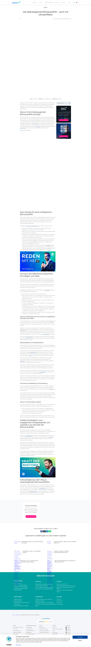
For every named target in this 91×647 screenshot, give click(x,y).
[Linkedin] (47, 531)
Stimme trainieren (33, 491)
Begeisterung (33, 352)
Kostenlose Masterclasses (17, 632)
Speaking (17, 614)
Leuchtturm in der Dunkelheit (44, 630)
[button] (34, 2)
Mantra (36, 605)
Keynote (45, 7)
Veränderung (23, 329)
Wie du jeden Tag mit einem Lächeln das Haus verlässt (45, 604)
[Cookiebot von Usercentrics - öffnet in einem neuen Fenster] (9, 645)
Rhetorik (51, 437)
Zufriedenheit (23, 128)
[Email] (44, 531)
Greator (14, 614)
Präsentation (47, 290)
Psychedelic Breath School (30, 630)
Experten (51, 389)
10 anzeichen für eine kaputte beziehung (21, 602)
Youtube (68, 627)
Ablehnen (80, 640)
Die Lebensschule (29, 627)
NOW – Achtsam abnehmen (30, 634)
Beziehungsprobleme (18, 600)
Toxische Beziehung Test (17, 630)
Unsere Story (55, 627)
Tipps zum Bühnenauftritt (32, 225)
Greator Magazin (15, 634)
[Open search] (75, 2)
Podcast (68, 632)
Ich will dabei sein (63, 120)
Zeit (35, 240)
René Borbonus (29, 435)
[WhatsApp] (50, 531)
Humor (36, 123)
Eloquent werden (60, 604)
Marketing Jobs (55, 632)
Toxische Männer (17, 604)
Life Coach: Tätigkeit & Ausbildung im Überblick (44, 587)
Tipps (30, 355)
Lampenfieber (46, 334)
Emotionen (22, 360)
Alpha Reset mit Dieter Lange (44, 632)
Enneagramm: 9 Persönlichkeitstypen (21, 588)
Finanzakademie (28, 632)
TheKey (51, 321)
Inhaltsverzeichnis (60, 103)
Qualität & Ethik (55, 634)
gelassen (49, 245)
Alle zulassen (80, 637)
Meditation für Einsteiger (39, 600)
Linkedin (68, 634)
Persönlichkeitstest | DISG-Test (18, 627)
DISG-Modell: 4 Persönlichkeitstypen (21, 586)
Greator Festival (42, 627)
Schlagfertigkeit (42, 371)
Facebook (68, 630)
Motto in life (59, 599)
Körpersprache (29, 336)
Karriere (38, 126)
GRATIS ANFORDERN (30, 516)
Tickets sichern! (64, 136)
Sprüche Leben (59, 600)
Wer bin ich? (59, 602)
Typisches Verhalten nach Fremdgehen (21, 605)
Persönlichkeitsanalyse (18, 589)
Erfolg (49, 249)
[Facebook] (41, 531)
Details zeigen (18, 644)
